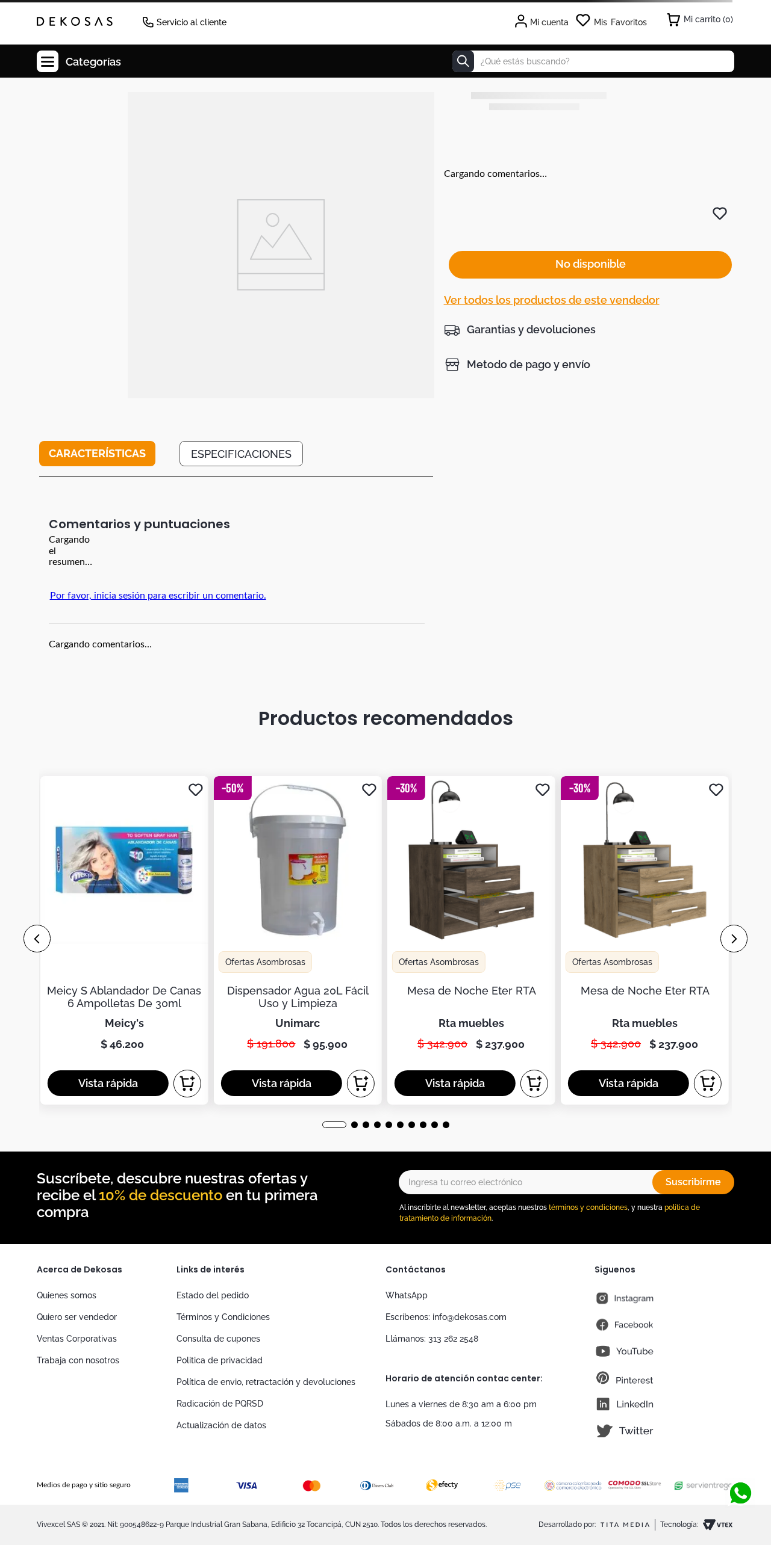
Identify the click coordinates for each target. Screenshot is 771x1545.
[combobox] (593, 61)
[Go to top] (740, 1453)
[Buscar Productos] (463, 61)
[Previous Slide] (37, 938)
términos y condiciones (588, 1207)
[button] (520, 329)
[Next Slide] (734, 938)
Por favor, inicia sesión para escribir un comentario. (158, 595)
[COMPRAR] (187, 1083)
